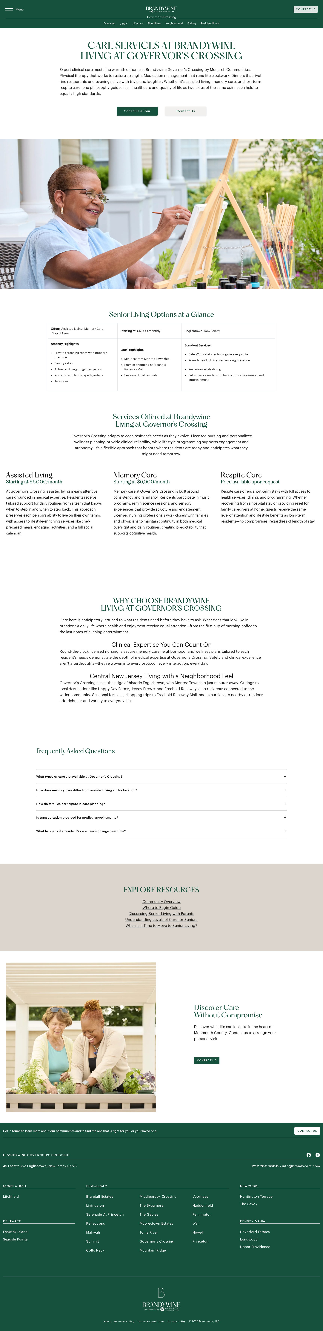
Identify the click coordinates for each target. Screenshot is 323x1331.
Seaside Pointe (15, 1239)
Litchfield (11, 1196)
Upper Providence (255, 1247)
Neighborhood (174, 23)
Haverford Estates (255, 1232)
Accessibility (176, 1321)
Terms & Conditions (150, 1321)
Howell (198, 1232)
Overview (109, 23)
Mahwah (93, 1232)
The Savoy (248, 1204)
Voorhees (200, 1196)
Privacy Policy (124, 1321)
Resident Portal (210, 23)
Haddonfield (203, 1205)
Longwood (249, 1239)
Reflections (95, 1223)
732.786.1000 (265, 1166)
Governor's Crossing (157, 1241)
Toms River (149, 1232)
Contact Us (306, 9)
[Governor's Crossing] (161, 9)
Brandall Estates (99, 1196)
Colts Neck (95, 1250)
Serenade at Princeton (105, 1214)
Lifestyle (138, 23)
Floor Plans (154, 23)
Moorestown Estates (156, 1223)
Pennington (202, 1214)
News (107, 1321)
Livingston (95, 1205)
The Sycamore (152, 1205)
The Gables (149, 1214)
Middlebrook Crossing (158, 1196)
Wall (196, 1223)
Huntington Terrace (256, 1196)
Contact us (307, 1130)
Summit (92, 1241)
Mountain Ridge (153, 1250)
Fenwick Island (15, 1232)
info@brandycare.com (301, 1166)
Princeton (201, 1241)
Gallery (191, 23)
